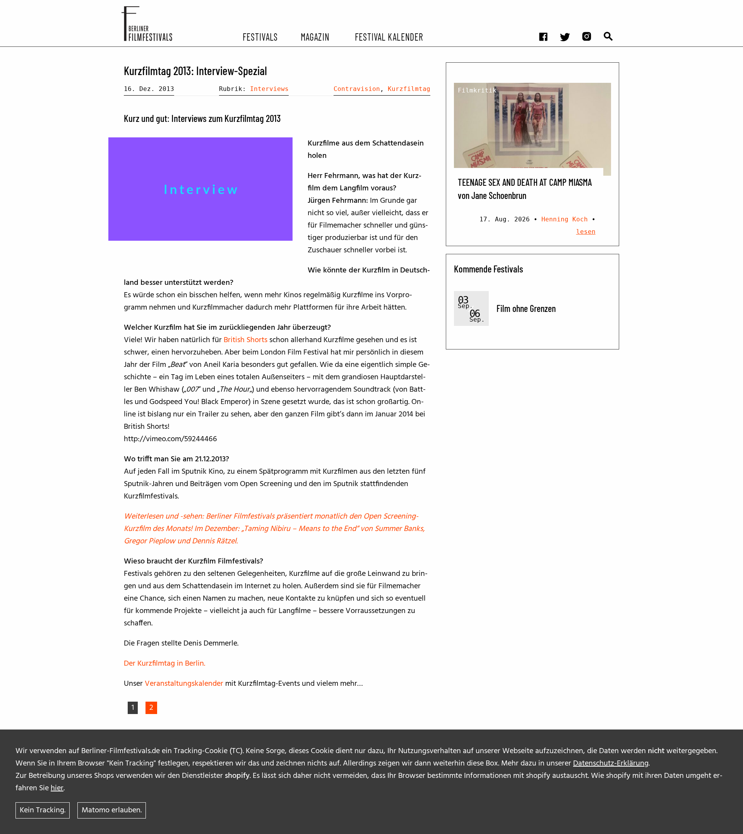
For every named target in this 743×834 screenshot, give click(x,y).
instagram (590, 6)
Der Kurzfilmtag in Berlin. (164, 664)
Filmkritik (477, 90)
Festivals (260, 36)
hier (57, 788)
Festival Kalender (388, 36)
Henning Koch (564, 219)
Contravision (357, 88)
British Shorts (245, 340)
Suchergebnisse (612, 6)
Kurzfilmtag (409, 88)
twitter (568, 6)
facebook (547, 6)
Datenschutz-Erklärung (611, 763)
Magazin (314, 36)
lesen (586, 231)
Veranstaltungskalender (185, 684)
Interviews (269, 88)
